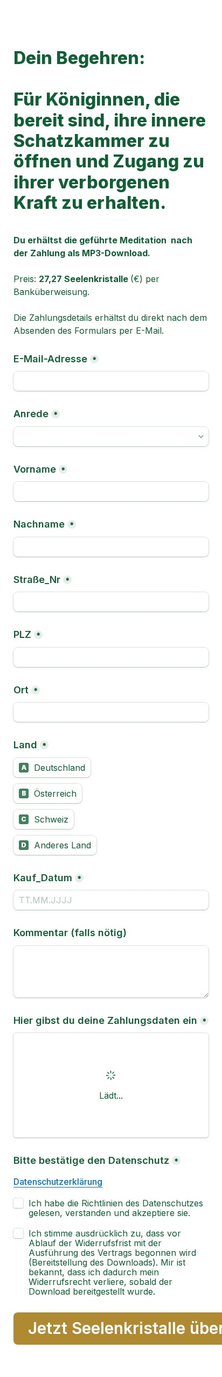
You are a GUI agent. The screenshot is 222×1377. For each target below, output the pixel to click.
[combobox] (111, 436)
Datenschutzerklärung (57, 1181)
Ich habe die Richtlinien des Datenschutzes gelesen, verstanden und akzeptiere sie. (117, 1208)
